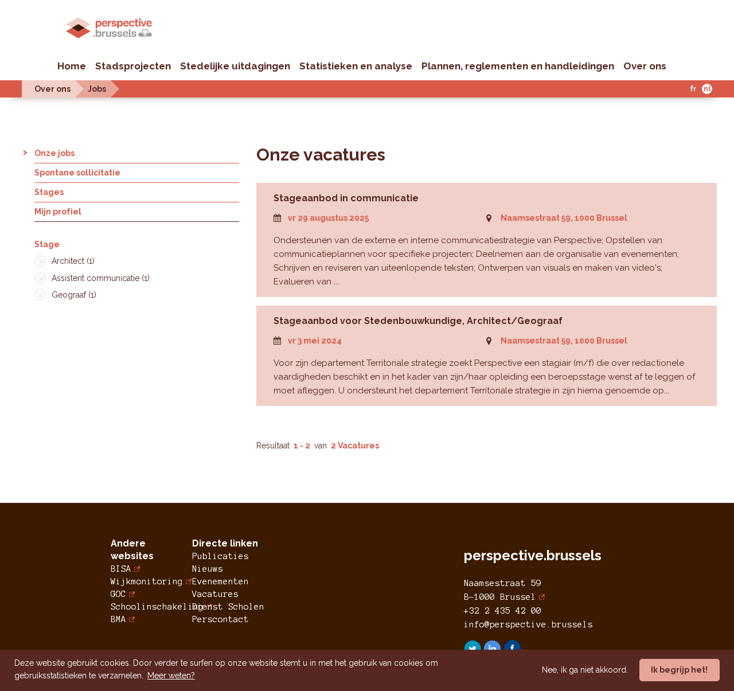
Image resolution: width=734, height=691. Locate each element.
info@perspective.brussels (528, 624)
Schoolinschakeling (157, 606)
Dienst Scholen (228, 606)
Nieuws (207, 568)
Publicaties (220, 556)
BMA (118, 619)
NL (707, 89)
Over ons (644, 66)
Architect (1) (73, 261)
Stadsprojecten (133, 66)
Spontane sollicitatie (77, 172)
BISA (121, 568)
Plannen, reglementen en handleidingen (517, 66)
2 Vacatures (355, 445)
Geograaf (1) (74, 294)
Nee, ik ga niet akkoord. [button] (585, 669)
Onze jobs (54, 153)
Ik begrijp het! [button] (679, 669)
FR (693, 89)
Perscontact (220, 619)
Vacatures (215, 594)
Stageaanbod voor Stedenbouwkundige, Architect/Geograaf (418, 320)
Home (71, 66)
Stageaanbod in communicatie (346, 198)
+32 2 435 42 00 (502, 610)
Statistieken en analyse (355, 66)
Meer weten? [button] (171, 675)
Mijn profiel (57, 211)
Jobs (97, 88)
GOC (118, 594)
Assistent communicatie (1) (101, 278)
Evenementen (220, 581)
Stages (49, 192)
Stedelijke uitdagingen (235, 66)
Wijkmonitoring (147, 581)
